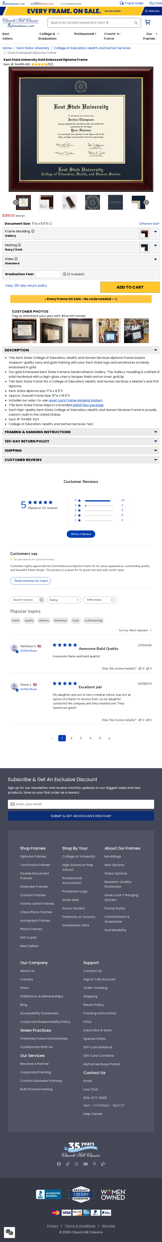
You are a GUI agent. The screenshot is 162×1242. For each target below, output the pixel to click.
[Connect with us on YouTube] (85, 1164)
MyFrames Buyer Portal (101, 1064)
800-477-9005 (95, 1098)
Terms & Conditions (80, 1226)
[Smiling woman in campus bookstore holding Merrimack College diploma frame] (136, 330)
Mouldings (113, 856)
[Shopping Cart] (147, 23)
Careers (26, 979)
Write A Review (81, 534)
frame (15, 620)
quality (29, 620)
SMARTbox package (88, 405)
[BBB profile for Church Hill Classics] (48, 1194)
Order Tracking (95, 988)
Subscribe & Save (97, 1030)
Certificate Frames (35, 865)
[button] (156, 3)
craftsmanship (94, 620)
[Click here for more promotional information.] (116, 299)
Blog (23, 1005)
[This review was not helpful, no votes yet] (147, 668)
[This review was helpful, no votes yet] (140, 668)
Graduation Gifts (75, 925)
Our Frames (149, 36)
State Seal (70, 900)
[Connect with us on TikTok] (68, 1164)
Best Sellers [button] (7, 36)
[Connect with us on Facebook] (59, 1164)
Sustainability (115, 930)
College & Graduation (47, 36)
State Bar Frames (34, 886)
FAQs (87, 1021)
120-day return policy (27, 441)
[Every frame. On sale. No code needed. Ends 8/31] (81, 11)
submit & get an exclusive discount (81, 816)
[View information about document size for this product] (50, 223)
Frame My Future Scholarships (44, 1038)
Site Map (108, 1226)
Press (24, 988)
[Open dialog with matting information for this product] (19, 245)
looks (76, 620)
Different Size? (149, 224)
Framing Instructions (99, 1013)
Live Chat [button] (90, 1089)
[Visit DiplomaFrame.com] (14, 3)
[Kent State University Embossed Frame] (24, 330)
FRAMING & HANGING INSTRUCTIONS (38, 431)
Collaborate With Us (36, 1047)
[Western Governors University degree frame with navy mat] (80, 330)
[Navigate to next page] (109, 738)
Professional (84, 34)
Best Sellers (29, 946)
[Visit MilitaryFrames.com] (42, 3)
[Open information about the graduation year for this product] (64, 274)
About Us (27, 971)
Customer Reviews (23, 459)
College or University (78, 856)
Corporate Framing (35, 1072)
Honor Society (73, 908)
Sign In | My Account (99, 979)
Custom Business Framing (41, 1080)
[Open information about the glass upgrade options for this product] (16, 258)
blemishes (60, 620)
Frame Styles (115, 908)
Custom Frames (33, 895)
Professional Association (72, 880)
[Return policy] (81, 1194)
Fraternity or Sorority (78, 917)
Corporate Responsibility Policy (45, 1021)
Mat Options (114, 865)
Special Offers (94, 1038)
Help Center (92, 1114)
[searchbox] (24, 600)
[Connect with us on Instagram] (76, 1164)
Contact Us (92, 971)
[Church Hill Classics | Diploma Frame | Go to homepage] (20, 23)
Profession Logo (75, 891)
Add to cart (130, 287)
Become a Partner (34, 1063)
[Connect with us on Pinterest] (94, 1164)
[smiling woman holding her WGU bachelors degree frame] (108, 330)
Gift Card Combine (98, 1055)
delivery (44, 620)
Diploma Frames (33, 856)
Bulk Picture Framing (36, 1089)
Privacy (52, 1226)
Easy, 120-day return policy (26, 285)
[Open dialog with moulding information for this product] (32, 231)
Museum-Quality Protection (118, 884)
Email (87, 1081)
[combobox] (64, 600)
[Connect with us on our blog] (103, 1164)
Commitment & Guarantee (117, 919)
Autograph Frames (35, 920)
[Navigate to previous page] (52, 738)
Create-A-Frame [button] (112, 36)
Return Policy (93, 1005)
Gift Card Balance (97, 1047)
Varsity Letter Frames (37, 903)
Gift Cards (28, 937)
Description (17, 350)
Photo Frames (31, 929)
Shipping (13, 450)
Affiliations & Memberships (41, 996)
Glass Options (116, 873)
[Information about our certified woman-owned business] (113, 1194)
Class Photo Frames (36, 912)
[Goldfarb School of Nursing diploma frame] (52, 330)
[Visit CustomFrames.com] (70, 3)
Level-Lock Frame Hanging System (75, 400)
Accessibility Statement (39, 1013)
